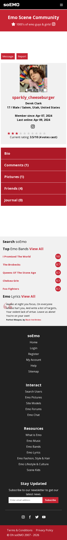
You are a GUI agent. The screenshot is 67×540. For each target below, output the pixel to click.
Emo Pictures (33, 397)
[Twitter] (37, 517)
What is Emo (34, 435)
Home (33, 342)
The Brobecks (11, 264)
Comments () (16, 165)
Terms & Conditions (19, 530)
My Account (33, 360)
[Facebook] (30, 517)
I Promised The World (17, 256)
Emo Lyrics (33, 452)
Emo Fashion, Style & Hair (33, 458)
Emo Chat (33, 415)
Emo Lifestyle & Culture (34, 464)
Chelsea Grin (11, 280)
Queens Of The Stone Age (19, 272)
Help (34, 365)
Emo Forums (33, 409)
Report (22, 56)
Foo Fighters (11, 288)
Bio (7, 153)
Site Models (33, 403)
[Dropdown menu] (61, 4)
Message (7, 56)
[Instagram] (53, 24)
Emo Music (34, 441)
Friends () (13, 188)
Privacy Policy (44, 530)
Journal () (13, 200)
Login (33, 348)
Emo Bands (33, 447)
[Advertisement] (33, 42)
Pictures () (14, 176)
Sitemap (33, 371)
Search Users (33, 391)
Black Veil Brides (33, 320)
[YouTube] (44, 517)
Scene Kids (33, 470)
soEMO (11, 4)
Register (33, 354)
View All (36, 248)
